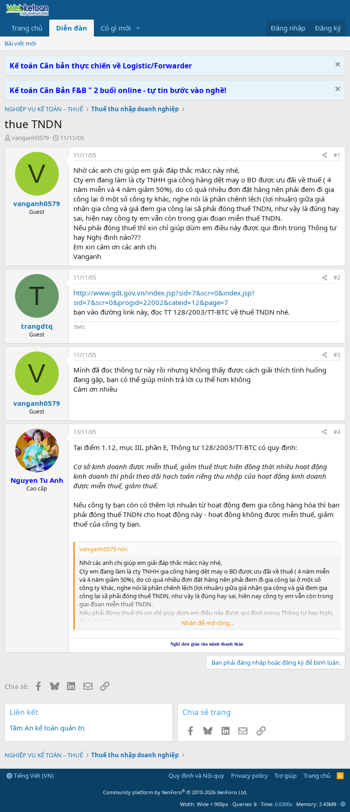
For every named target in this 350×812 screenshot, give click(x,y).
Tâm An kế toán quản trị (47, 727)
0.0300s (283, 804)
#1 (337, 155)
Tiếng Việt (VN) (33, 775)
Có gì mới (116, 27)
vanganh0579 (30, 138)
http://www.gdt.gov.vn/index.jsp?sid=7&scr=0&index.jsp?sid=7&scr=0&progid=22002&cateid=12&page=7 (164, 297)
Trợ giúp (285, 775)
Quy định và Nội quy (196, 775)
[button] (138, 28)
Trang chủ (26, 27)
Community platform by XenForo (175, 792)
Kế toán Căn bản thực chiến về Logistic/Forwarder (101, 66)
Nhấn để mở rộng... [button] (207, 623)
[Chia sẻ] (324, 155)
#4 (337, 432)
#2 (337, 277)
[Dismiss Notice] (336, 65)
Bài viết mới (20, 43)
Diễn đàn (71, 27)
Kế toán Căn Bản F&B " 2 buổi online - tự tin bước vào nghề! (118, 90)
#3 (337, 355)
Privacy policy (249, 775)
